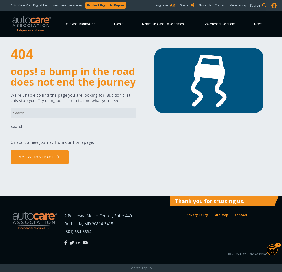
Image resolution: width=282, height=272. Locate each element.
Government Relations (220, 24)
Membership (238, 5)
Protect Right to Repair (105, 5)
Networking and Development (163, 24)
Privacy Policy (197, 215)
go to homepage (36, 157)
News (258, 24)
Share (184, 5)
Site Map (221, 215)
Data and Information (79, 24)
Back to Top (139, 268)
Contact (220, 5)
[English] (166, 13)
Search (17, 126)
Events (118, 24)
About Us (205, 5)
